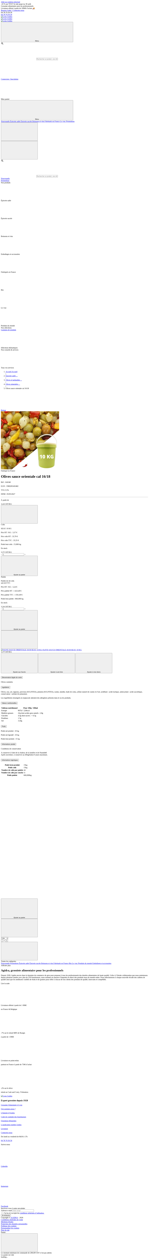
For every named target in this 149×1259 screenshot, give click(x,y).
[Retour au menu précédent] (19, 131)
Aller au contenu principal (10, 2)
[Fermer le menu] (19, 150)
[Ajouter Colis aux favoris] (19, 514)
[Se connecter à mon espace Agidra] (74, 69)
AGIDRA (14, 1218)
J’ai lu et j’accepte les (24, 1213)
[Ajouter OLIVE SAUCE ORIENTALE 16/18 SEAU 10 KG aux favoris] (19, 928)
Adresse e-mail (6, 1211)
